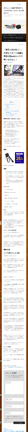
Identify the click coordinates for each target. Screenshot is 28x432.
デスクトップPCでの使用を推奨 (12, 111)
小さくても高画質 (10, 115)
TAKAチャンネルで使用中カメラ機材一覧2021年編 (13, 37)
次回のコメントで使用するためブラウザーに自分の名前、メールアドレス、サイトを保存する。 (13, 418)
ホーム (5, 35)
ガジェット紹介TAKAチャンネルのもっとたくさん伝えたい (14, 10)
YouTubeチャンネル (12, 35)
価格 (7, 105)
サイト (7, 412)
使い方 (5, 109)
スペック (8, 108)
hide (12, 102)
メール (8, 406)
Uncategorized (11, 367)
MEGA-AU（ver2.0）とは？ (9, 104)
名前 (8, 399)
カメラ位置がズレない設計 (11, 113)
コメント (8, 382)
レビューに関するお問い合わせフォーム (11, 40)
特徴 (7, 107)
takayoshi (19, 367)
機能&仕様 (8, 112)
